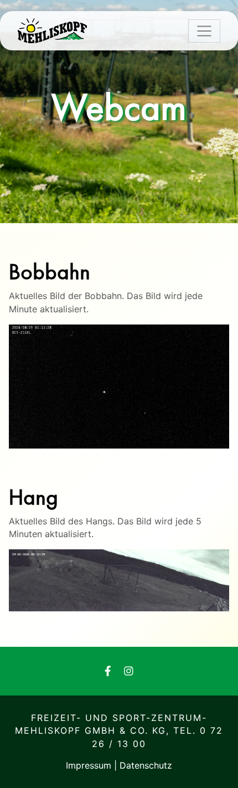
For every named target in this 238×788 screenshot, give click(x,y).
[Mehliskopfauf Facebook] (108, 671)
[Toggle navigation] (204, 31)
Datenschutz (146, 765)
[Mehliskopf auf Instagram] (128, 671)
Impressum (90, 765)
